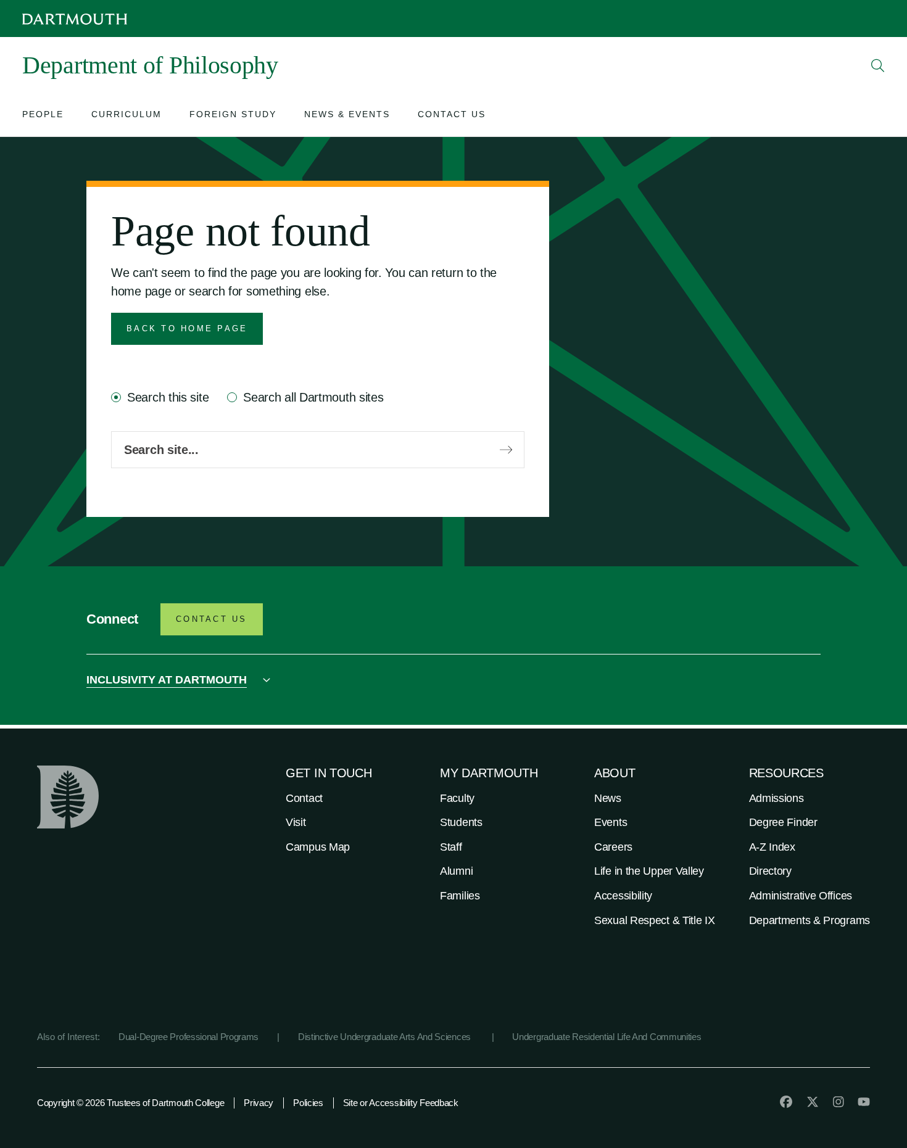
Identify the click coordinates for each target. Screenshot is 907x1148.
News (607, 798)
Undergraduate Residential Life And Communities (606, 1036)
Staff (451, 847)
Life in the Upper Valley (649, 871)
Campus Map (318, 847)
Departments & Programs (809, 920)
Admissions (776, 798)
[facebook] (786, 1102)
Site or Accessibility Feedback (400, 1102)
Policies (308, 1102)
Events (610, 822)
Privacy (258, 1102)
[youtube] (864, 1102)
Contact (304, 798)
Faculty (457, 798)
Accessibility (623, 896)
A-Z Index (772, 847)
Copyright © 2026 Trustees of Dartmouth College (130, 1102)
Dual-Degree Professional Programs (188, 1036)
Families (460, 896)
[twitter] (812, 1102)
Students (461, 822)
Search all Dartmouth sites (313, 397)
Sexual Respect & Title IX (654, 920)
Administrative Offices (800, 896)
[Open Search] (878, 65)
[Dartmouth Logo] (74, 19)
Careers (613, 847)
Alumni (456, 871)
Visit (296, 822)
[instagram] (838, 1102)
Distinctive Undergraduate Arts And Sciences (385, 1036)
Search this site (168, 397)
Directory (770, 871)
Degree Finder (783, 822)
